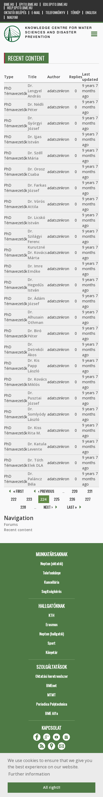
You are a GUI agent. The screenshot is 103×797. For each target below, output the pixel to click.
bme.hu (9, 4)
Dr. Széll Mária (35, 155)
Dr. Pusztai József (34, 398)
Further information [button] (29, 774)
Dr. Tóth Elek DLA (35, 462)
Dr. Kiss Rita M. (34, 430)
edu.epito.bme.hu (55, 4)
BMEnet (51, 685)
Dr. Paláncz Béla (35, 479)
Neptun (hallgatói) (51, 633)
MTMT (51, 694)
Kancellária (51, 582)
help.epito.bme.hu (19, 8)
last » (72, 507)
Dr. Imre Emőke (35, 268)
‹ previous (46, 491)
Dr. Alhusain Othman (36, 317)
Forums (11, 524)
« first (18, 491)
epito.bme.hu (28, 4)
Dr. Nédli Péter (36, 107)
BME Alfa (51, 713)
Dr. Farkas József (37, 188)
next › (48, 507)
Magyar (12, 17)
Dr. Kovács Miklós (37, 382)
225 (56, 499)
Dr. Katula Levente (37, 446)
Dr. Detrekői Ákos (36, 349)
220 (74, 491)
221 (89, 491)
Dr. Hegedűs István (36, 285)
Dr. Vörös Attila (36, 204)
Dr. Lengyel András (35, 91)
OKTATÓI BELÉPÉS (15, 12)
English (91, 12)
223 (29, 499)
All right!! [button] (51, 787)
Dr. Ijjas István (34, 139)
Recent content (18, 529)
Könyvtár (52, 652)
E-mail (36, 12)
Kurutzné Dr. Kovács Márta (37, 252)
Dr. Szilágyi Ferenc (35, 236)
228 (23, 507)
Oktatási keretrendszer (51, 676)
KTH (51, 615)
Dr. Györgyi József (35, 123)
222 (13, 499)
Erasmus (52, 624)
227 (88, 499)
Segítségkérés (51, 591)
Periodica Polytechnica (51, 704)
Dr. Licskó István (36, 220)
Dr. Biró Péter (34, 333)
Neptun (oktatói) (51, 563)
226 (72, 499)
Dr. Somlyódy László (37, 414)
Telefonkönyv (55, 12)
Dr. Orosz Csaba (36, 171)
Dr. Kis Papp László (33, 365)
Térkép (75, 12)
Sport (51, 643)
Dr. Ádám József (36, 301)
